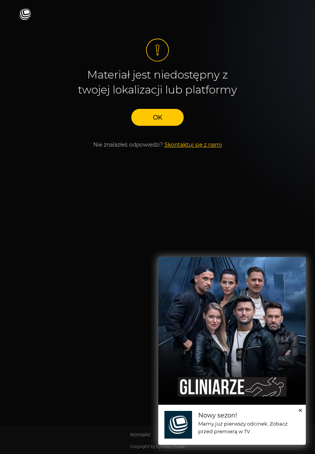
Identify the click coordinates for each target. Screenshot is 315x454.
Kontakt (140, 434)
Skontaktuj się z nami (193, 144)
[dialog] (232, 351)
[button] (157, 117)
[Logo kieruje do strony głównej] (25, 15)
